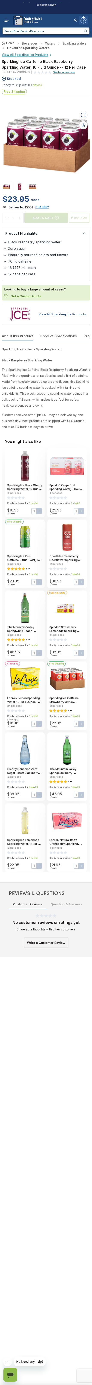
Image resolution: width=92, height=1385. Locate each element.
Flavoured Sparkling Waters (28, 48)
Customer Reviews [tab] (27, 904)
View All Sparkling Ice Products (25, 54)
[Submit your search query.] (86, 31)
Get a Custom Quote (26, 296)
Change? (42, 207)
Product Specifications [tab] (58, 336)
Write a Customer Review (46, 943)
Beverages (30, 43)
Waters (50, 43)
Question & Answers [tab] (66, 904)
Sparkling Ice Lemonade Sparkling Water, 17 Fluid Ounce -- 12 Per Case (23, 843)
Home (10, 43)
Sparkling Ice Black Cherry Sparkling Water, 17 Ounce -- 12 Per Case (24, 488)
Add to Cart (43, 218)
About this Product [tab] (17, 336)
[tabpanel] (46, 388)
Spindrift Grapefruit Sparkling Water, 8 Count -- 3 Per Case (66, 488)
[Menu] (5, 20)
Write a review (64, 72)
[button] (75, 20)
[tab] (6, 186)
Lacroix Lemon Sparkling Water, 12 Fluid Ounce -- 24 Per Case (23, 701)
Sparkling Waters (74, 43)
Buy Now (81, 218)
